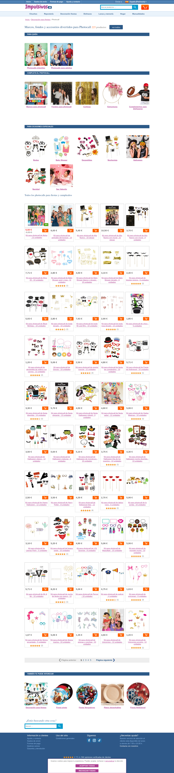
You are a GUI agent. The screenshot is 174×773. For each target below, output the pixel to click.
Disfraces (88, 14)
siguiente (104, 660)
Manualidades (138, 14)
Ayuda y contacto (73, 2)
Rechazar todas (87, 771)
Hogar (122, 14)
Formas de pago (56, 2)
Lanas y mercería (106, 14)
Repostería (48, 14)
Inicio (28, 2)
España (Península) (137, 2)
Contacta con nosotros (129, 746)
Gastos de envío (40, 2)
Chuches (33, 14)
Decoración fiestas (68, 14)
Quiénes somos (33, 746)
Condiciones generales (65, 738)
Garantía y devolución (36, 748)
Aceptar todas (87, 766)
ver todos (116, 27)
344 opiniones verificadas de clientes (96, 757)
